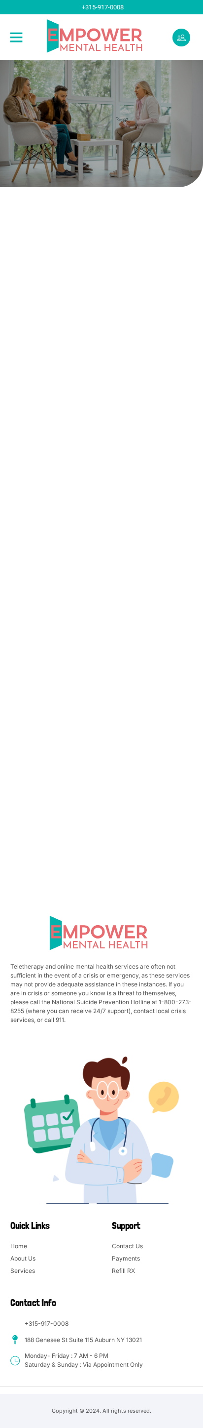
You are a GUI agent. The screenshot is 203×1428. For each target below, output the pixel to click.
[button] (16, 37)
